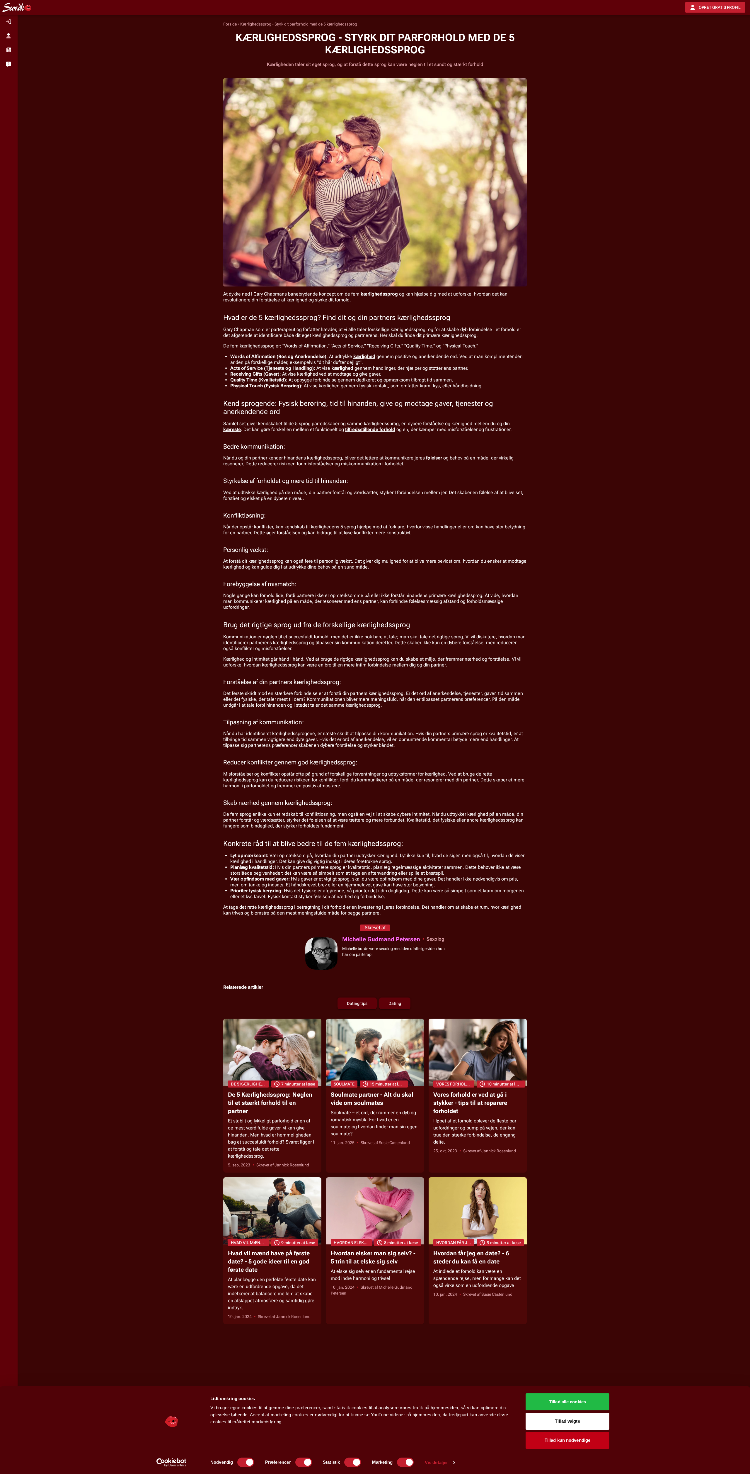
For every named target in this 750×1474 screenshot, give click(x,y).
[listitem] (9, 22)
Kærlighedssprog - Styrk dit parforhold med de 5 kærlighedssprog (298, 24)
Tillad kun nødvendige (567, 1440)
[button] (9, 50)
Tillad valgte (567, 1421)
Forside (230, 24)
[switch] (303, 1462)
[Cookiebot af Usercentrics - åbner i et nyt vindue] (171, 1462)
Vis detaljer (436, 1462)
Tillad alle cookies (567, 1401)
